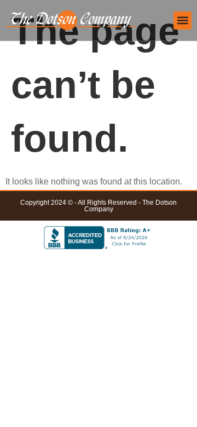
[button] (182, 20)
